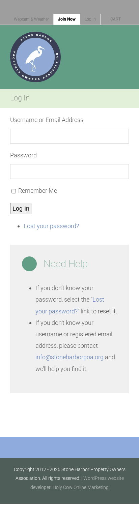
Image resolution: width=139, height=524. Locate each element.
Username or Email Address (46, 119)
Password (23, 155)
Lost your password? (51, 225)
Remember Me (37, 190)
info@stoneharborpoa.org (69, 357)
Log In (20, 208)
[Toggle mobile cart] (102, 40)
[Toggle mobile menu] (126, 40)
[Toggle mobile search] (114, 40)
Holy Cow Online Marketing (81, 487)
